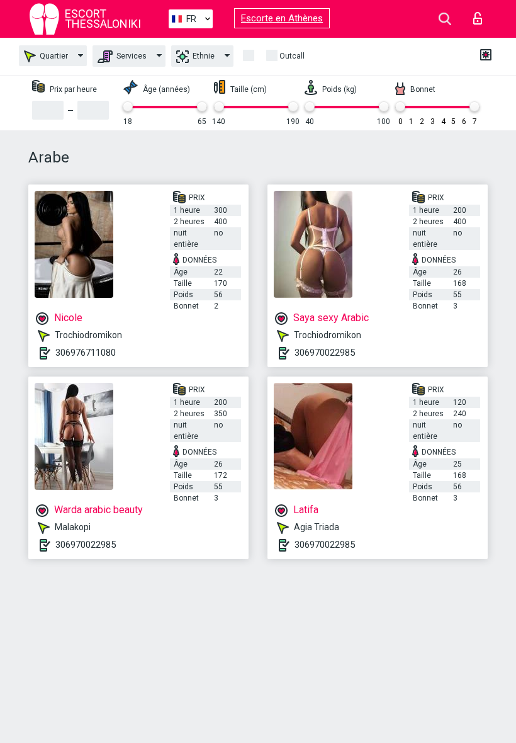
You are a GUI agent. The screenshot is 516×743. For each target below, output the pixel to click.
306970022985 (324, 352)
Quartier (53, 56)
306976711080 (85, 352)
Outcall (292, 56)
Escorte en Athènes (282, 18)
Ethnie (203, 56)
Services (131, 56)
